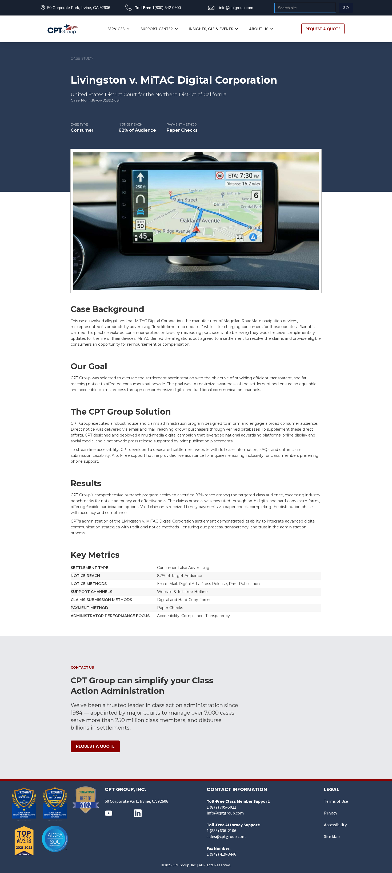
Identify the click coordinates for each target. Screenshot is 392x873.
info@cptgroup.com (236, 7)
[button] (118, 29)
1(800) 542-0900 (166, 7)
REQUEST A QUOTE (323, 29)
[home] (65, 29)
